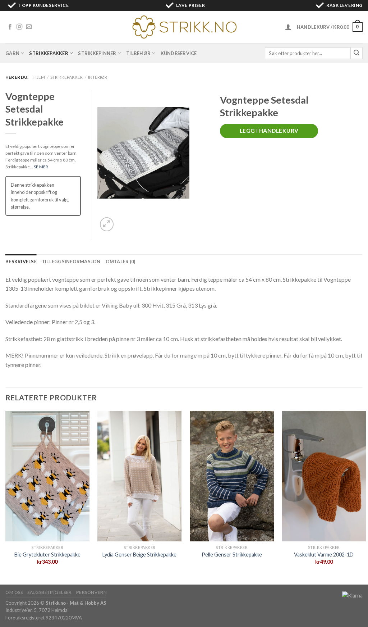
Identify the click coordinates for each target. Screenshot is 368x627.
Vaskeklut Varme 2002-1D (324, 554)
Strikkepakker (48, 53)
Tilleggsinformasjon (71, 261)
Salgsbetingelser (49, 592)
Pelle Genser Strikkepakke (232, 554)
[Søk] (356, 53)
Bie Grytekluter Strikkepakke (47, 554)
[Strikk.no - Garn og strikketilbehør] (184, 27)
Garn (12, 53)
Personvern (91, 592)
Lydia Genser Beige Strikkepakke (139, 554)
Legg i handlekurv (269, 130)
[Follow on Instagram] (19, 27)
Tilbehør (138, 53)
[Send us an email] (29, 27)
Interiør (97, 77)
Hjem (39, 77)
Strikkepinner (97, 53)
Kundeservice (179, 53)
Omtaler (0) (120, 261)
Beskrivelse (21, 261)
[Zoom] (107, 224)
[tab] (21, 261)
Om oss (14, 592)
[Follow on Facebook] (10, 27)
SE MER (41, 166)
